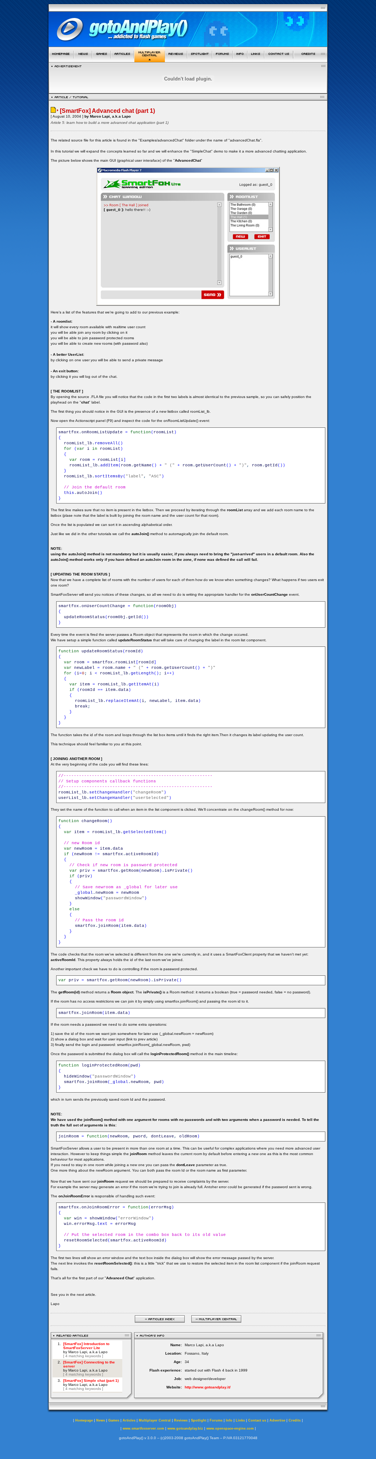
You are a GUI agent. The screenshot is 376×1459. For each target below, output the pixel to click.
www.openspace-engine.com (230, 1428)
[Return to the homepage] (61, 60)
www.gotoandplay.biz (185, 1428)
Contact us (257, 1420)
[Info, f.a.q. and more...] (240, 60)
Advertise (277, 1420)
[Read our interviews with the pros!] (200, 60)
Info (229, 1420)
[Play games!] (102, 60)
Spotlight (198, 1420)
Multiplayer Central (155, 1420)
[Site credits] (310, 60)
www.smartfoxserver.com (143, 1428)
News (100, 1420)
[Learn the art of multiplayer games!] (149, 60)
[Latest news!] (83, 60)
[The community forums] (222, 60)
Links (240, 1420)
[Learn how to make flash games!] (122, 60)
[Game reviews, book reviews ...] (176, 60)
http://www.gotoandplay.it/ (208, 1387)
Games (113, 1420)
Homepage (84, 1420)
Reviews (181, 1420)
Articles (129, 1420)
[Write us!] (279, 60)
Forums (216, 1420)
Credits (295, 1420)
